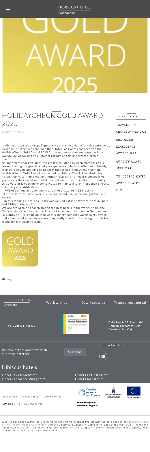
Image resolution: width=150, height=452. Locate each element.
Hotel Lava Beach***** (19, 375)
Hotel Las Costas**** (91, 375)
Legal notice (9, 396)
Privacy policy (30, 396)
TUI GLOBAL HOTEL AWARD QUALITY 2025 (131, 183)
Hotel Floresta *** (89, 379)
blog (8, 279)
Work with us (56, 302)
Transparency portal (130, 302)
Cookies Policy (52, 396)
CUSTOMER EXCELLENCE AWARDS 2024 (126, 146)
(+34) (19, 325)
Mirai (41, 403)
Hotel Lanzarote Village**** (23, 379)
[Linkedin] (103, 356)
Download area (93, 302)
